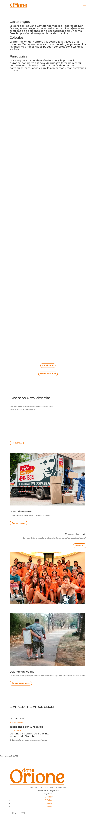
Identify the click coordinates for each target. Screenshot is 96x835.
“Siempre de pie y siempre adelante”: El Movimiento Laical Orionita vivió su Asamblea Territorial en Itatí (47, 228)
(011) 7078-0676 (17, 722)
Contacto (47, 818)
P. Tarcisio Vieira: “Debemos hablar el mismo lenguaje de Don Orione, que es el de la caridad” (47, 312)
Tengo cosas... (18, 523)
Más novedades (47, 341)
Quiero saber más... (21, 683)
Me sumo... (17, 443)
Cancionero (48, 365)
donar (48, 822)
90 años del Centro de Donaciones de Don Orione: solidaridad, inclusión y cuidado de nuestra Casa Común (47, 146)
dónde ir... (79, 545)
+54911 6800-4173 (18, 731)
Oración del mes (48, 374)
